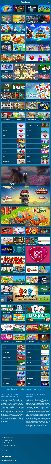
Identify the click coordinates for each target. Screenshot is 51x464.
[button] (48, 2)
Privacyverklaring (8, 440)
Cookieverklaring (7, 442)
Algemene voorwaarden (9, 445)
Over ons (6, 447)
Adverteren (6, 453)
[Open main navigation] (2, 2)
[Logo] (25, 2)
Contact (5, 450)
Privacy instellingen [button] (8, 437)
